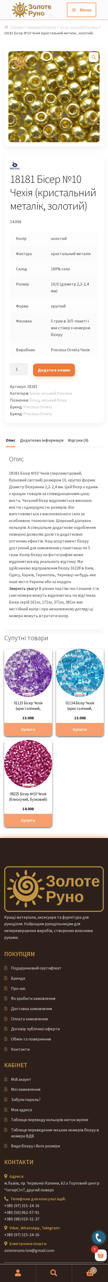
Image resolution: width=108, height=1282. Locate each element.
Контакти (20, 1049)
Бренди (18, 978)
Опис (10, 440)
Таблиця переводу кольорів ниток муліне (49, 1119)
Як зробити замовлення (33, 998)
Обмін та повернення (31, 1039)
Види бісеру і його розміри (35, 1145)
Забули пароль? (26, 1099)
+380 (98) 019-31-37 (21, 1218)
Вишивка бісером (42, 27)
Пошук (54, 1273)
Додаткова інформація (41, 440)
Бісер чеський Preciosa (79, 27)
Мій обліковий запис (18, 1273)
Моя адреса (21, 1109)
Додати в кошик (54, 369)
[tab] (10, 441)
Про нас (18, 988)
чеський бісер (54, 400)
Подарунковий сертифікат (36, 968)
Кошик (83, 1268)
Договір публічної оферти (35, 1028)
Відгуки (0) (78, 440)
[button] (94, 57)
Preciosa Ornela (37, 406)
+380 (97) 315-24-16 (21, 1205)
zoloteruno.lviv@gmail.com (29, 1250)
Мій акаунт (21, 1079)
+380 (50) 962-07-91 (21, 1212)
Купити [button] (28, 729)
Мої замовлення (25, 1089)
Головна (17, 27)
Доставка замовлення (31, 1008)
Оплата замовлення (29, 1018)
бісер (34, 400)
